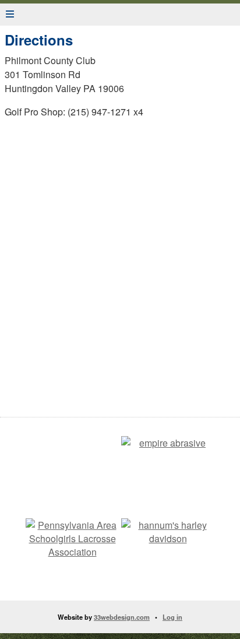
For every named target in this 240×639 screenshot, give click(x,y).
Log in (172, 617)
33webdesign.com (122, 617)
